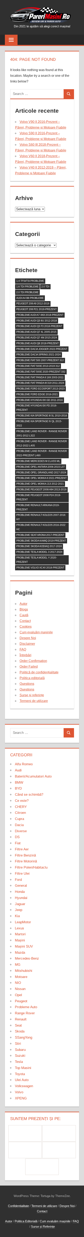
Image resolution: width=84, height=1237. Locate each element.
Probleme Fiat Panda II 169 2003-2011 (40, 377)
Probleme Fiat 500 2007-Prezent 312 (40, 360)
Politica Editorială (26, 1221)
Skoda (19, 1031)
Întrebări (25, 655)
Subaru (20, 1050)
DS (17, 837)
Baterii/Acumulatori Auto (33, 776)
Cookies (26, 626)
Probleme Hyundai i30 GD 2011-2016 (39, 400)
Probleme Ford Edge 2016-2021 (37, 394)
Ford (18, 880)
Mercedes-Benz (27, 958)
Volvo (19, 1092)
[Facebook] (25, 1133)
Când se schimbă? (29, 794)
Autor (23, 603)
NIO (18, 983)
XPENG (21, 1098)
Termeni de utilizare (34, 701)
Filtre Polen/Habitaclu (31, 867)
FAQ (23, 649)
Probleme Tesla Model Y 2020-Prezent (36, 559)
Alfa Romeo (24, 764)
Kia (17, 916)
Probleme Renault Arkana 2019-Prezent (38, 507)
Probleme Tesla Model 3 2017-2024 (39, 552)
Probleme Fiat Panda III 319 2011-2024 (40, 383)
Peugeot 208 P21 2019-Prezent (36, 309)
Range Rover (25, 1013)
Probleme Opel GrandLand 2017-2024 (41, 472)
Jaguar (20, 904)
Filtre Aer (22, 849)
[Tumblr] (59, 1150)
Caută (24, 615)
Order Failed (29, 666)
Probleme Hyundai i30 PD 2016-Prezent (36, 407)
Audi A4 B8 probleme (30, 298)
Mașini (20, 940)
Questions (27, 683)
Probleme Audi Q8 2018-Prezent (37, 343)
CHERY (21, 807)
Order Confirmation (33, 661)
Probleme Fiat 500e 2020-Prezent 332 (40, 371)
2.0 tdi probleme (27, 292)
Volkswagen (24, 1086)
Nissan (20, 989)
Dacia (19, 825)
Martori (20, 934)
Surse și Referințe (43, 1226)
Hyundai (21, 898)
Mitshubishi (23, 971)
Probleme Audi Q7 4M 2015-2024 (36, 337)
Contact (25, 621)
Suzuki (20, 1056)
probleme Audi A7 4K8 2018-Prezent (39, 315)
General (21, 886)
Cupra (19, 819)
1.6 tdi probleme (27, 286)
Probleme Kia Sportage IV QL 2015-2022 (39, 423)
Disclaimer (27, 643)
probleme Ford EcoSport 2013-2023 (40, 388)
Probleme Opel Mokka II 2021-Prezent (41, 478)
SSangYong (23, 1037)
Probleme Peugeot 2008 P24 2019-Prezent (38, 497)
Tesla (19, 1062)
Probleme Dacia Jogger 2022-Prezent (41, 349)
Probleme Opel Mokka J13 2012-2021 (40, 483)
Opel (18, 995)
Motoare (21, 977)
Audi (18, 770)
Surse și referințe (32, 695)
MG (17, 965)
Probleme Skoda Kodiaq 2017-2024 (39, 546)
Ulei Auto (22, 1080)
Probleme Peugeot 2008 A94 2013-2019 (41, 489)
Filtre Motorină (26, 861)
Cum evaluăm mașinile (36, 632)
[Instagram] (25, 1150)
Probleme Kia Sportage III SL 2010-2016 (41, 415)
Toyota (20, 1074)
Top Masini (23, 1068)
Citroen (20, 813)
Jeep (18, 910)
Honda (20, 892)
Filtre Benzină (25, 855)
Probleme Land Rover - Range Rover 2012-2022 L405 (41, 443)
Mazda (20, 952)
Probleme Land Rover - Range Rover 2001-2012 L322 (41, 433)
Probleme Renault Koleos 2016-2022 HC (40, 527)
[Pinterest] (59, 1133)
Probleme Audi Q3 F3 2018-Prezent (39, 326)
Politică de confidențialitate (39, 672)
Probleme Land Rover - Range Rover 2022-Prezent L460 (41, 453)
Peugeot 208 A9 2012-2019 (32, 303)
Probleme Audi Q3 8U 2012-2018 (36, 320)
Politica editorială (32, 678)
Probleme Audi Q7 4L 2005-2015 (36, 331)
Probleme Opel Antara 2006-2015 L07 (40, 466)
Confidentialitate (18, 1206)
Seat (18, 1025)
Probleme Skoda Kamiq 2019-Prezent (41, 540)
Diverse (21, 831)
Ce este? (22, 801)
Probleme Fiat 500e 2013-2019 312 (38, 366)
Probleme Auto (26, 1007)
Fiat (18, 843)
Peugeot (21, 1001)
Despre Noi (28, 638)
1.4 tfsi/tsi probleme (30, 280)
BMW (19, 782)
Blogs (24, 609)
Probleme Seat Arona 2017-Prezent (40, 535)
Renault (21, 1019)
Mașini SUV (24, 946)
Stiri (18, 1044)
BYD (18, 788)
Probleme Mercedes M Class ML (38, 461)
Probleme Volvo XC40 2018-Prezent (40, 567)
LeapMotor (23, 922)
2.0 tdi (45, 286)
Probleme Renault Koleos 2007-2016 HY (40, 517)
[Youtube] (42, 1167)
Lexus (19, 928)
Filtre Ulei (22, 873)
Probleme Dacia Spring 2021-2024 (38, 354)
